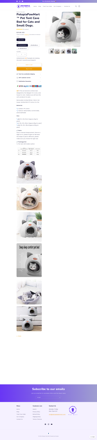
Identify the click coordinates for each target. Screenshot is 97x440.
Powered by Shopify (54, 436)
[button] (58, 6)
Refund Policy (36, 414)
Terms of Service (37, 419)
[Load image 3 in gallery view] (62, 51)
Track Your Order (21, 414)
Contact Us (20, 419)
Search (34, 409)
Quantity (19, 51)
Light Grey (21, 39)
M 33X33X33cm (22, 45)
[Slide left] (46, 51)
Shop (18, 411)
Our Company (20, 416)
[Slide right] (78, 51)
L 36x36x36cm (34, 45)
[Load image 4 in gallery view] (68, 51)
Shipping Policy (37, 416)
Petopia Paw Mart (46, 436)
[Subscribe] (59, 397)
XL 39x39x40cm (22, 48)
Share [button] (19, 336)
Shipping (26, 34)
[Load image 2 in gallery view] (57, 51)
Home (18, 409)
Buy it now (29, 69)
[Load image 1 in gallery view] (51, 51)
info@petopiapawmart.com (57, 414)
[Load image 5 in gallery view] (74, 51)
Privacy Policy (36, 411)
